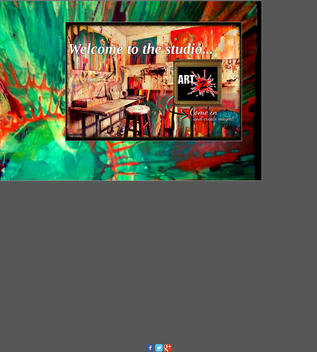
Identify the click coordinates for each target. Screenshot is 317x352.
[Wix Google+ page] (167, 348)
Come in (204, 111)
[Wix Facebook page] (150, 348)
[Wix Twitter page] (159, 348)
